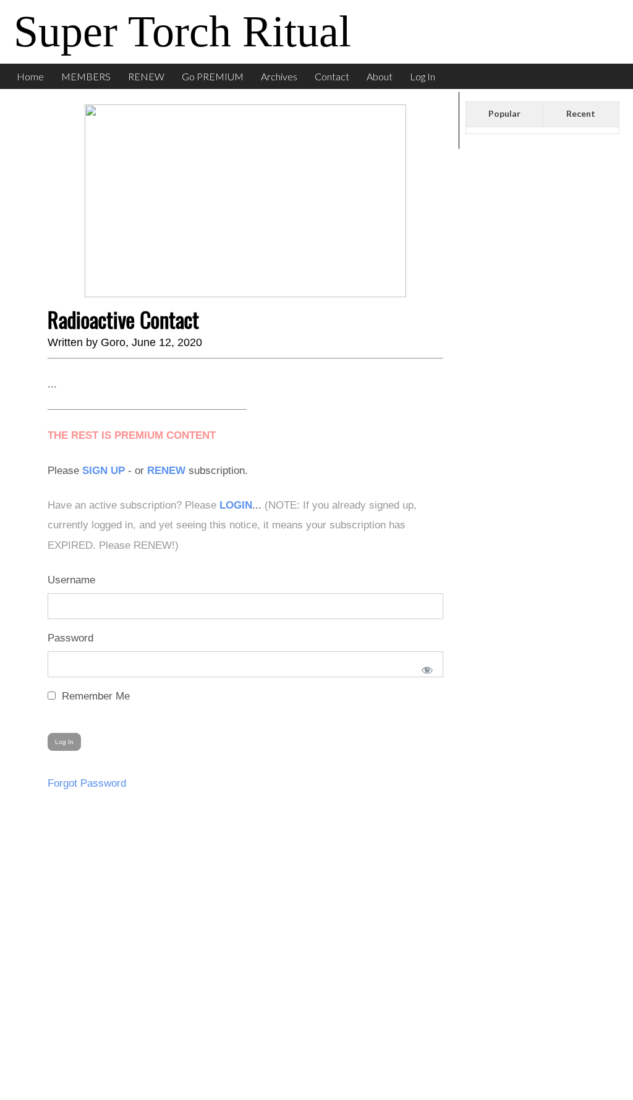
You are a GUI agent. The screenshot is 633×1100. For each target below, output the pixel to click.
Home (30, 76)
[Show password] (424, 667)
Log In (422, 76)
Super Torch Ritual (182, 31)
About (380, 76)
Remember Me (94, 696)
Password (70, 638)
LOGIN (235, 505)
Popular (504, 113)
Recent (580, 113)
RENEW (146, 76)
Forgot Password (87, 783)
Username (71, 580)
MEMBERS (86, 76)
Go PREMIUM (213, 76)
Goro (113, 342)
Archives (279, 76)
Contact (332, 76)
